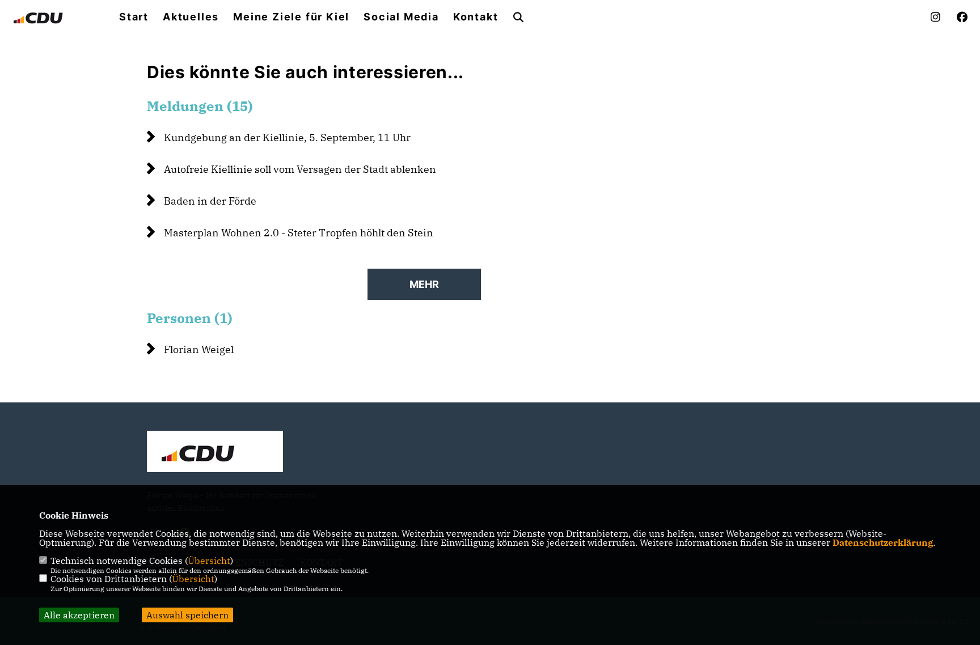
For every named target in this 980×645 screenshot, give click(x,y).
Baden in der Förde (210, 200)
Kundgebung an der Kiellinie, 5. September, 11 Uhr (287, 137)
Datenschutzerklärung (883, 542)
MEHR (424, 284)
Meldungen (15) (200, 106)
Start (134, 17)
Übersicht (209, 560)
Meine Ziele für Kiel (291, 17)
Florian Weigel (199, 349)
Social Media (401, 17)
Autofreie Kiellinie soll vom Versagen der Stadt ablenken (300, 169)
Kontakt (476, 17)
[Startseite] (215, 453)
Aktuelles (191, 17)
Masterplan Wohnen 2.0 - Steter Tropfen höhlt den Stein (298, 232)
